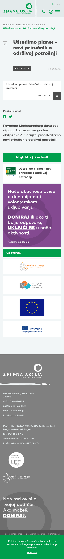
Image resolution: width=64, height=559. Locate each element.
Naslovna (8, 25)
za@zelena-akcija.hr (14, 406)
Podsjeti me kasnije (19, 242)
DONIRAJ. (14, 516)
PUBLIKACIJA (22, 69)
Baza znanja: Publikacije (29, 25)
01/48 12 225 (27, 439)
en (58, 4)
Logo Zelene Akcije (13, 411)
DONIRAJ (18, 217)
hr (53, 4)
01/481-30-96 (15, 434)
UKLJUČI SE (21, 228)
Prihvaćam (32, 552)
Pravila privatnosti (13, 416)
